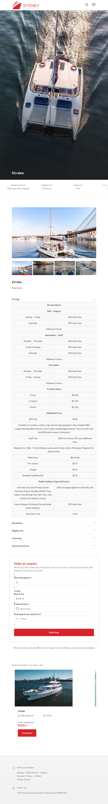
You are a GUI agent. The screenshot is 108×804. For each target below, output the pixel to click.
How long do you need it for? (27, 614)
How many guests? (22, 577)
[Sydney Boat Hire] (25, 5)
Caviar (21, 711)
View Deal (27, 733)
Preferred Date (21, 604)
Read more (17, 288)
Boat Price (19, 594)
